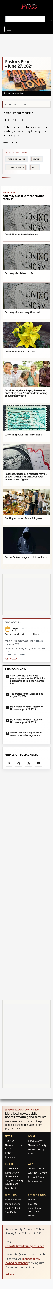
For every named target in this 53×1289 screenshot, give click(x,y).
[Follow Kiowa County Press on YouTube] (38, 763)
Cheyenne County (37, 1145)
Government (11, 1168)
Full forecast (11, 658)
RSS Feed (33, 1203)
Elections (10, 1156)
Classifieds (10, 1212)
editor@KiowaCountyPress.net (24, 1246)
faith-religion (16, 159)
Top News (10, 1140)
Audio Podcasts (13, 1208)
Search (31, 1199)
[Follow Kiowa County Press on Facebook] (18, 763)
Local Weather (35, 1181)
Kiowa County (15, 167)
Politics (9, 1152)
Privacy (31, 1215)
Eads (35, 167)
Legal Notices (12, 1188)
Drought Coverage (37, 1177)
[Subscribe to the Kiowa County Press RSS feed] (28, 763)
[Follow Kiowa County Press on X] (9, 763)
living (36, 159)
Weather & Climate (37, 1172)
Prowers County (36, 1149)
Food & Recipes (13, 1199)
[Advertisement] (26, 884)
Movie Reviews (12, 1203)
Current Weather (36, 1168)
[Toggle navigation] (8, 29)
